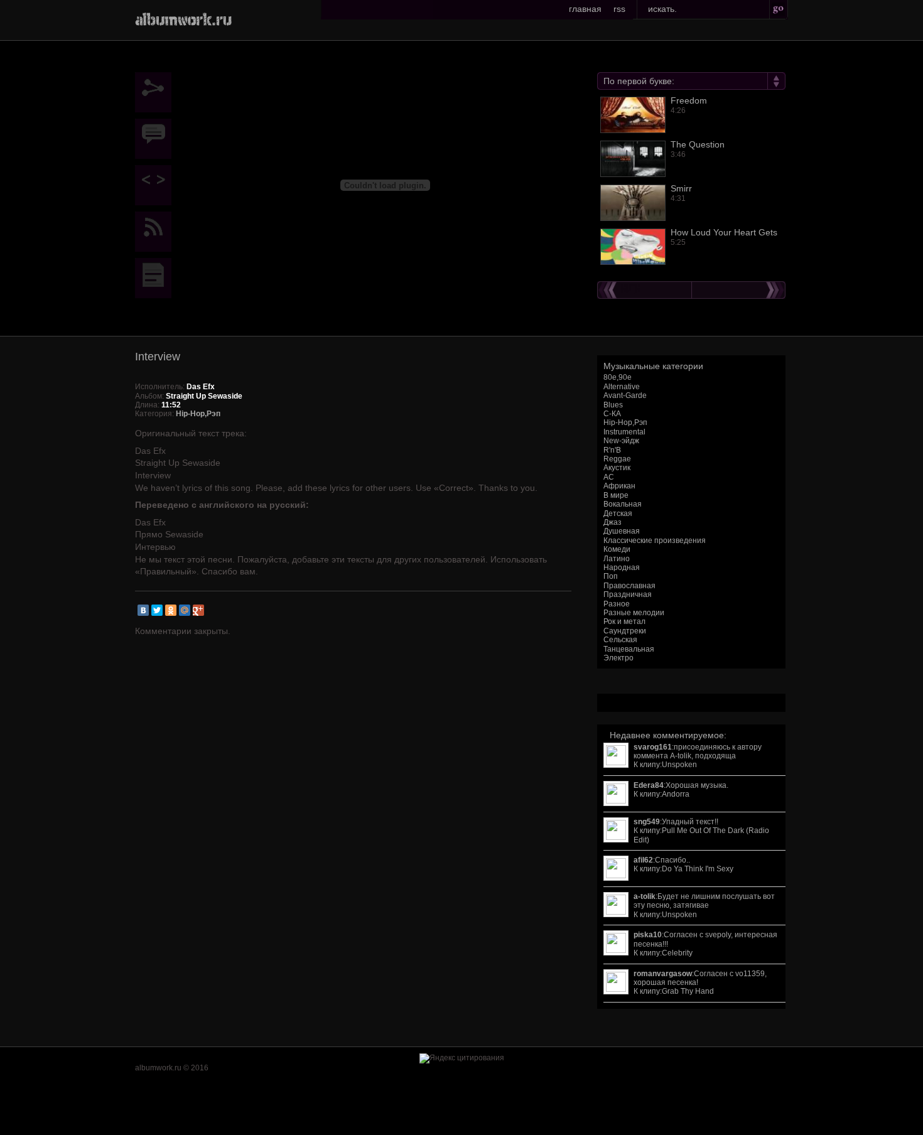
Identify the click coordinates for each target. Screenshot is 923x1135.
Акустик (616, 467)
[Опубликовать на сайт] (156, 185)
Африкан (619, 485)
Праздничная (627, 594)
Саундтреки (624, 631)
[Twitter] (157, 610)
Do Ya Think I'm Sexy (697, 868)
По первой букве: (638, 81)
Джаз (612, 522)
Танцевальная (628, 649)
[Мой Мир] (184, 610)
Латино (616, 558)
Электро (618, 658)
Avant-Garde (625, 395)
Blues (613, 405)
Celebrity (677, 953)
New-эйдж (621, 440)
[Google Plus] (198, 610)
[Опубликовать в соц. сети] (156, 92)
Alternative (621, 386)
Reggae (617, 459)
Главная (585, 9)
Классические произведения (654, 540)
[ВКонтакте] (143, 610)
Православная (629, 585)
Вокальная (622, 504)
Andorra (675, 794)
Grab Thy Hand (688, 991)
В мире (616, 495)
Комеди (616, 549)
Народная (621, 567)
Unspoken (679, 764)
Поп (610, 576)
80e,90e (617, 377)
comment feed (156, 232)
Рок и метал (624, 621)
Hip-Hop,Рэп (625, 422)
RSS (619, 9)
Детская (617, 513)
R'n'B (612, 450)
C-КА (612, 413)
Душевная (621, 531)
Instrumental (624, 432)
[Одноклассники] (170, 610)
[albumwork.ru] (183, 18)
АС (608, 477)
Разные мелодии (633, 612)
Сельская (620, 639)
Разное (616, 604)
